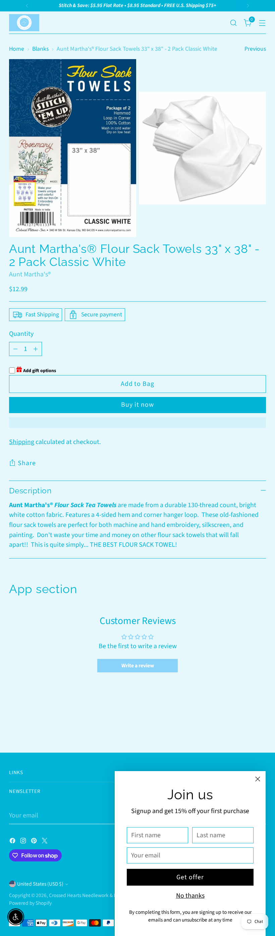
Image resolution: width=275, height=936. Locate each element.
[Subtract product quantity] (15, 349)
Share (27, 463)
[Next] (247, 5)
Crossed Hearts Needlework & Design (88, 895)
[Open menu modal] (262, 23)
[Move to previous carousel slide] (245, 730)
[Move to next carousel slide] (260, 729)
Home (16, 49)
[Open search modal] (233, 23)
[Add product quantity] (36, 349)
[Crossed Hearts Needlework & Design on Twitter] (45, 842)
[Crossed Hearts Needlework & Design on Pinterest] (35, 842)
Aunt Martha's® (30, 274)
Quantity (21, 334)
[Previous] (27, 5)
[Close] (258, 779)
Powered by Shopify (30, 903)
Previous (255, 49)
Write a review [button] (137, 665)
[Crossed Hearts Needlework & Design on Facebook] (13, 842)
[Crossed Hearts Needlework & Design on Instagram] (24, 842)
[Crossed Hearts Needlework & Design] (24, 22)
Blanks (40, 49)
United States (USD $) (40, 884)
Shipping (21, 442)
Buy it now (137, 404)
